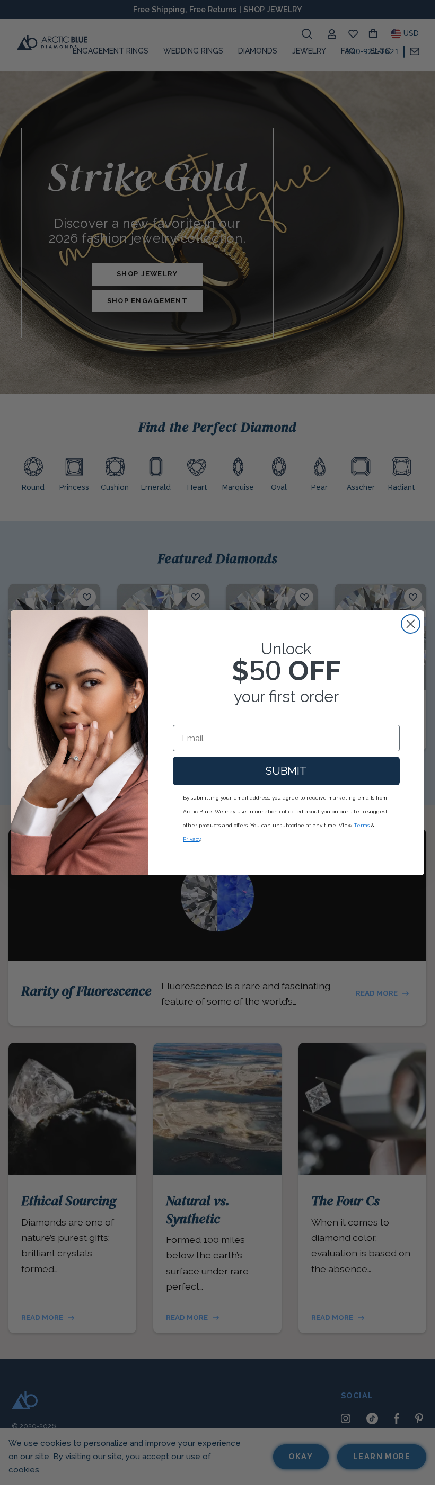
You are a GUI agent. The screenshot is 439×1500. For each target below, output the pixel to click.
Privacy (191, 839)
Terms (362, 825)
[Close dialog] (410, 624)
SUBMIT (286, 771)
